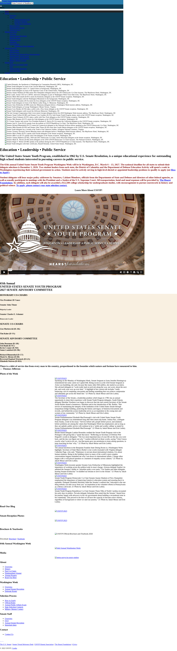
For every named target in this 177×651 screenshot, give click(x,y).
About (7, 13)
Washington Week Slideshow (24, 46)
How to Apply (5, 3)
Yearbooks (13, 42)
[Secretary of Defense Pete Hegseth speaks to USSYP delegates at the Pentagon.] (61, 430)
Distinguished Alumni (17, 28)
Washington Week (11, 32)
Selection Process (11, 48)
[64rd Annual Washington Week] (68, 548)
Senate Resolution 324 (22, 20)
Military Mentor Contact (18, 60)
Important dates (10, 625)
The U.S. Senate (5, 644)
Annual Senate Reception (18, 36)
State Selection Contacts (14, 607)
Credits (14, 648)
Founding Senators (20, 22)
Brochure (12, 539)
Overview (13, 15)
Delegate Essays (15, 40)
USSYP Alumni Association (44, 644)
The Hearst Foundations (22, 24)
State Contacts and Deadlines (19, 58)
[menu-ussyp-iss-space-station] (67, 557)
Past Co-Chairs (15, 26)
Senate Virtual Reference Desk (23, 644)
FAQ (11, 67)
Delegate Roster (15, 38)
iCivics (74, 644)
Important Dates (15, 71)
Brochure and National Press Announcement (25, 54)
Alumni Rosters (15, 30)
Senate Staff (9, 63)
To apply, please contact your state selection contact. (41, 185)
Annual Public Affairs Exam (19, 56)
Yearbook (21, 539)
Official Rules (14, 52)
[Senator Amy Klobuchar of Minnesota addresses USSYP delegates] (61, 463)
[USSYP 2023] (61, 511)
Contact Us (9, 634)
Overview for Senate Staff (19, 65)
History (12, 18)
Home (7, 11)
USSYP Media (15, 44)
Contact (7, 73)
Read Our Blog (10, 578)
